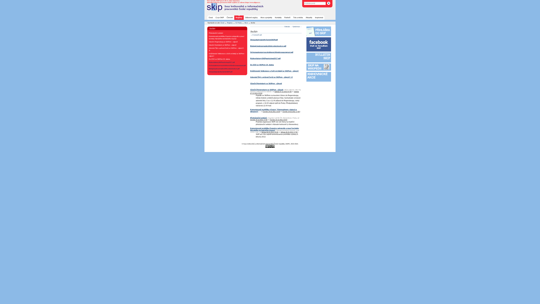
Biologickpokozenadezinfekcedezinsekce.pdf (268, 46)
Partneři (287, 18)
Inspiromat (319, 18)
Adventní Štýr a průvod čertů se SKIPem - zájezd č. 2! (271, 77)
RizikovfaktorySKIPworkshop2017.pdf (265, 59)
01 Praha (238, 23)
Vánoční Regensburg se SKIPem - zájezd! (266, 90)
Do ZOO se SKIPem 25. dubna (262, 65)
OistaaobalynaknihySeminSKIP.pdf (264, 40)
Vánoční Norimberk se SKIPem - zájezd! (266, 84)
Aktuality (309, 18)
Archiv (212, 28)
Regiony (239, 18)
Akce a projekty (266, 18)
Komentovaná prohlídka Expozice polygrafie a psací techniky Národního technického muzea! (274, 129)
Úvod (211, 18)
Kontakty (278, 18)
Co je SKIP (220, 18)
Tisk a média (298, 18)
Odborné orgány (251, 18)
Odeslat (287, 26)
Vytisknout (296, 26)
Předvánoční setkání (258, 118)
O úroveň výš (257, 35)
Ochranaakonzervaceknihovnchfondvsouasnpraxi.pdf (271, 52)
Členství (230, 18)
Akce (246, 23)
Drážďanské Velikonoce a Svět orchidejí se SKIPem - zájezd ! (274, 71)
